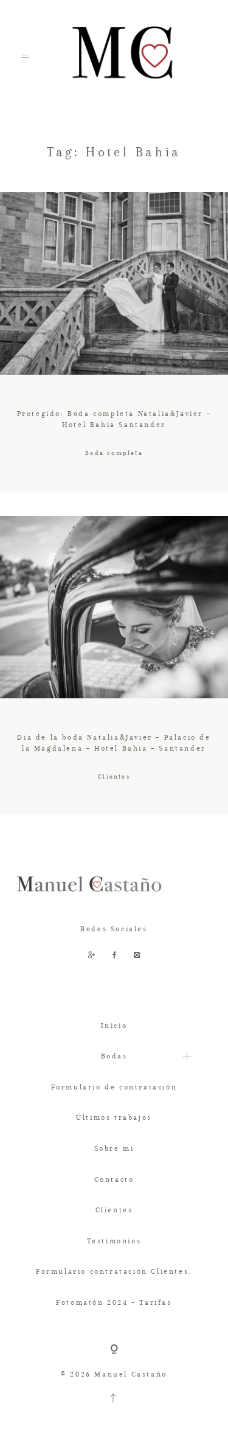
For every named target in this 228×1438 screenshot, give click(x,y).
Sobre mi (114, 1148)
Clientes (114, 1210)
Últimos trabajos (114, 1117)
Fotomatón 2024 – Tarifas (113, 1302)
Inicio (114, 1025)
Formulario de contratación (114, 1087)
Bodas (114, 1056)
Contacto (114, 1179)
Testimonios (114, 1241)
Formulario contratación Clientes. (114, 1271)
